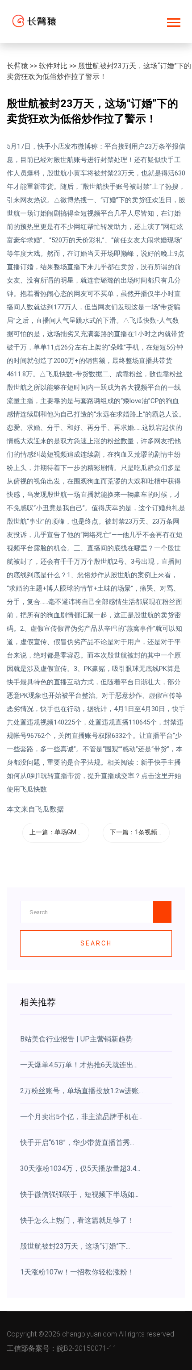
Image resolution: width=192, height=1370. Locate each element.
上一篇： (59, 832)
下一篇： (138, 832)
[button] (173, 21)
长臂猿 (17, 66)
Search (96, 943)
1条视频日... (151, 832)
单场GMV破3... (74, 832)
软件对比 (53, 66)
